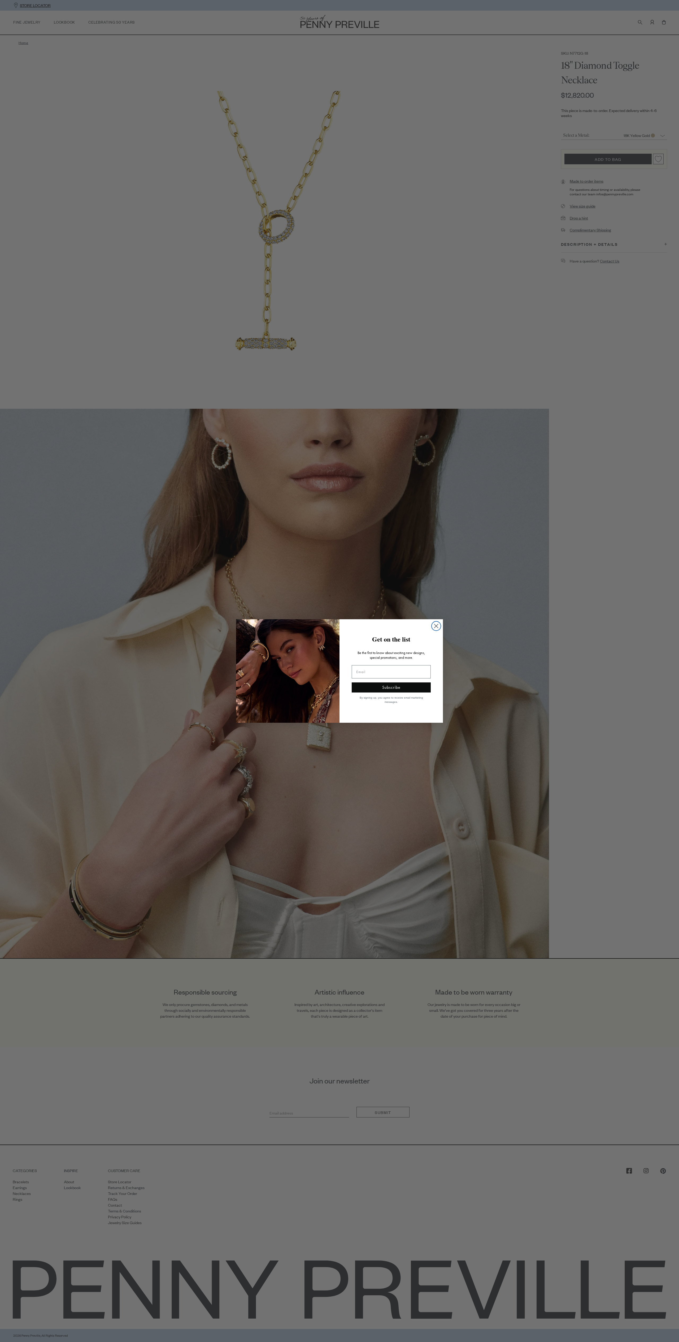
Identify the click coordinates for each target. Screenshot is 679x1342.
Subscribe (391, 687)
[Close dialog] (436, 626)
